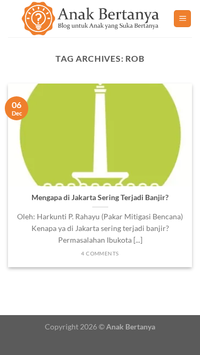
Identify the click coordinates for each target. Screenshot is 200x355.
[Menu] (182, 19)
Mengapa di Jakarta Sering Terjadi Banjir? (100, 197)
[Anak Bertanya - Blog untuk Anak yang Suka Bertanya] (90, 18)
